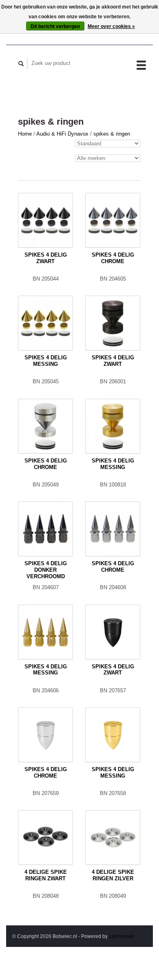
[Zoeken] (21, 63)
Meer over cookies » (111, 26)
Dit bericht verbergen (55, 26)
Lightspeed (121, 936)
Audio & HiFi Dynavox (63, 134)
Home (25, 134)
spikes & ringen (111, 134)
